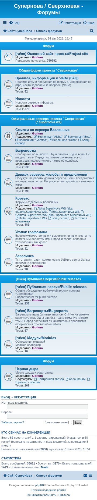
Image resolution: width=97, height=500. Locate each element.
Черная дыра (26, 369)
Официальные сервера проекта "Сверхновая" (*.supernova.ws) (48, 120)
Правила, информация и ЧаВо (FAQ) (46, 78)
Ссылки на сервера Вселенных (42, 130)
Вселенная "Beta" (79, 136)
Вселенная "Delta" (64, 139)
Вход (5, 397)
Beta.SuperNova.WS (65, 211)
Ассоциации (77, 379)
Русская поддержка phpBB (49, 489)
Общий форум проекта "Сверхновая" (48, 70)
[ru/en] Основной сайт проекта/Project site (51, 54)
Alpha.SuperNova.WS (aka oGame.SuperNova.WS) (43, 210)
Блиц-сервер (60, 218)
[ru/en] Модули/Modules (35, 338)
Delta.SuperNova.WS (33, 218)
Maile (44, 467)
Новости (22, 99)
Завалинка (24, 256)
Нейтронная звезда (50, 379)
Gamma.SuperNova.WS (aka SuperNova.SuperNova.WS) (53, 215)
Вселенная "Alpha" (50, 136)
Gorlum (37, 57)
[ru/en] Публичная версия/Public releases (48, 279)
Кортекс (22, 198)
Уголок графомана (31, 232)
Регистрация (25, 397)
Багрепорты (25, 150)
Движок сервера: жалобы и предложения (51, 174)
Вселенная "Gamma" (33, 139)
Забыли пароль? (12, 422)
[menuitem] (14, 23)
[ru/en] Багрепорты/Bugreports (41, 311)
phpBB (39, 485)
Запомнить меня (56, 422)
